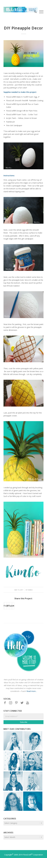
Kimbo (30, 590)
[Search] (34, 12)
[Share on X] (5, 605)
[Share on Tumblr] (11, 605)
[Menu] (40, 12)
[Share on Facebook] (4, 605)
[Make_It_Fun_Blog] (20, 12)
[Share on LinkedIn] (10, 605)
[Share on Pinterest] (9, 605)
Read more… (32, 691)
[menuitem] (34, 12)
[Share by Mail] (13, 605)
